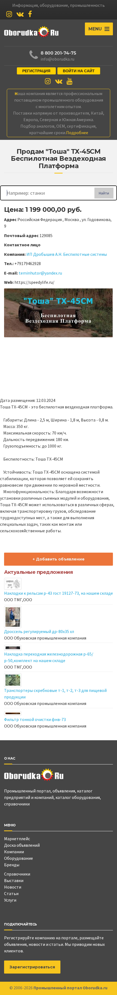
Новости (12, 887)
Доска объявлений (22, 845)
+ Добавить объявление (59, 559)
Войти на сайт (79, 71)
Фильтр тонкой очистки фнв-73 (35, 719)
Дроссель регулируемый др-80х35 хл (39, 631)
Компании (14, 851)
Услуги (10, 900)
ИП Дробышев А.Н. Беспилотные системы (66, 254)
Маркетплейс (17, 838)
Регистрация (36, 71)
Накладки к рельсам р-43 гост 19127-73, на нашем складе (58, 593)
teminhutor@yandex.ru (40, 273)
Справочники (17, 874)
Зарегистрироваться (32, 967)
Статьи (11, 893)
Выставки (13, 880)
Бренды (11, 864)
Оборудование (18, 858)
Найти (104, 193)
